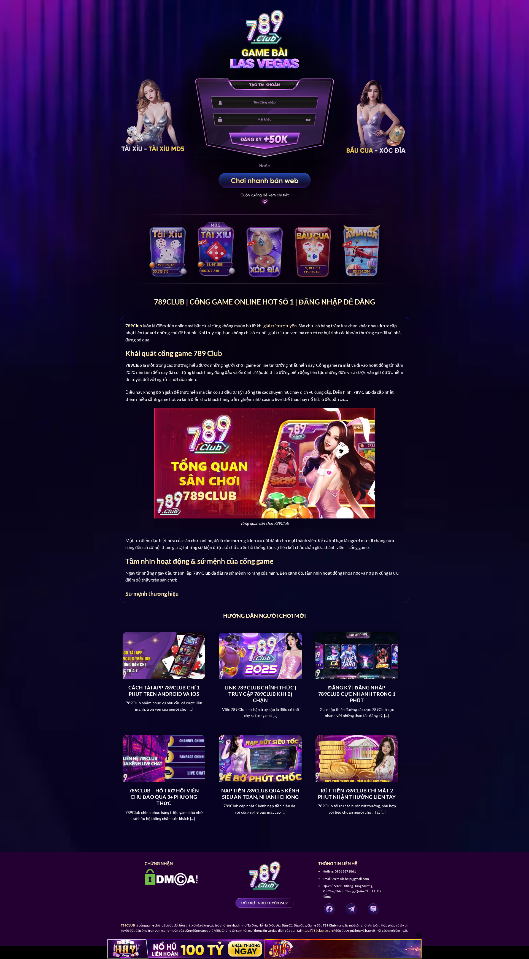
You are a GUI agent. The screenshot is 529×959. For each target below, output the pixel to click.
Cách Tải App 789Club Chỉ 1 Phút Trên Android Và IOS (163, 690)
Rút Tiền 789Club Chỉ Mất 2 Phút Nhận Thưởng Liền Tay (357, 793)
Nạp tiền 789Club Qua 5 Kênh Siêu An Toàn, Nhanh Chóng (260, 793)
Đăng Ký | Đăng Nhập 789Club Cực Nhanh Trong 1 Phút (356, 693)
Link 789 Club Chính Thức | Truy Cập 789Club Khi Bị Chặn (260, 693)
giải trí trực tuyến (280, 325)
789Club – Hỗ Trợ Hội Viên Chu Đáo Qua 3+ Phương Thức (164, 796)
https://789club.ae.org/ (318, 930)
